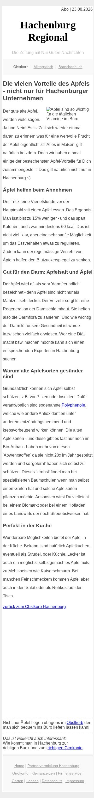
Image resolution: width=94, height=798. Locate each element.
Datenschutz (52, 781)
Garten (17, 781)
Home (19, 766)
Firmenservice (69, 773)
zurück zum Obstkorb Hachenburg (34, 606)
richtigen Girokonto (65, 748)
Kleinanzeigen (43, 773)
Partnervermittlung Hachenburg (53, 766)
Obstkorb (75, 722)
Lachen (32, 781)
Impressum (75, 781)
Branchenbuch (70, 67)
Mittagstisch (43, 67)
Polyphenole (73, 405)
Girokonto (20, 773)
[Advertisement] (47, 665)
